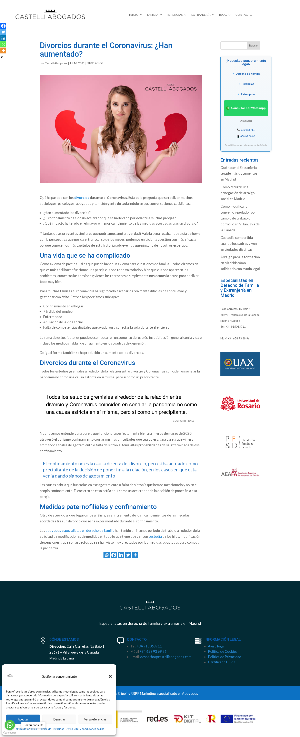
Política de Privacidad (51, 728)
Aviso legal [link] (216, 646)
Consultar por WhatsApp (248, 107)
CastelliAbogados (56, 63)
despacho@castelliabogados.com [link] (165, 657)
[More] (135, 555)
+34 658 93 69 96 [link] (153, 651)
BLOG (223, 14)
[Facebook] (114, 555)
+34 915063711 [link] (149, 646)
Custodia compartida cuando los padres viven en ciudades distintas (238, 243)
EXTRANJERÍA (201, 14)
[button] (110, 676)
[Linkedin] (121, 555)
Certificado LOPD (221, 662)
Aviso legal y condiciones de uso (85, 728)
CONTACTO (244, 14)
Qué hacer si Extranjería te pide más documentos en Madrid (239, 173)
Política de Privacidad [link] (224, 657)
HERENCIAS (175, 14)
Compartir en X (183, 420)
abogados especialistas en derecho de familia (80, 530)
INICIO (134, 14)
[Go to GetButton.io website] (9, 732)
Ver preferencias (95, 719)
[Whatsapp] (106, 555)
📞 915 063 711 (246, 130)
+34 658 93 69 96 (239, 338)
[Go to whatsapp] (10, 725)
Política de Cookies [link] (222, 651)
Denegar (59, 719)
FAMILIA (152, 14)
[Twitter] (128, 555)
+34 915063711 (236, 326)
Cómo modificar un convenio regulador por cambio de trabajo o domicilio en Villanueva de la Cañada (240, 218)
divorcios (81, 197)
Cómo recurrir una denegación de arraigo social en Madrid (237, 193)
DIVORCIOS (95, 63)
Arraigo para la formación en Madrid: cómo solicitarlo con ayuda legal (240, 263)
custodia (155, 536)
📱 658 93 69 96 (246, 136)
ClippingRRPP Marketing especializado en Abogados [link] (158, 693)
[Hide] (1, 57)
